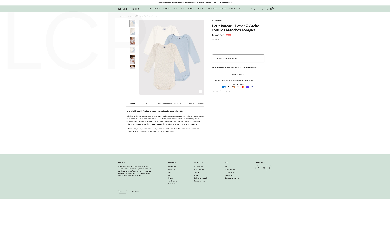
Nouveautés (172, 166)
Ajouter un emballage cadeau (227, 58)
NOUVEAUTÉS (155, 9)
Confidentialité (230, 172)
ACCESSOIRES (211, 9)
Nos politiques (230, 169)
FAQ (226, 166)
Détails (146, 104)
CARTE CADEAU (234, 9)
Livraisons (228, 175)
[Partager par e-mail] (229, 91)
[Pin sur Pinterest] (222, 91)
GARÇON (191, 9)
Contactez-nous (199, 181)
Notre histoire (198, 166)
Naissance (171, 169)
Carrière (196, 172)
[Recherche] (262, 9)
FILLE (182, 9)
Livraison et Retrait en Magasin (169, 104)
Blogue (196, 175)
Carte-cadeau (172, 184)
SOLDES (223, 9)
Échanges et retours (198, 104)
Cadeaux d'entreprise (201, 178)
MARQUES (166, 9)
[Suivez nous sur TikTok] (269, 168)
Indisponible (238, 74)
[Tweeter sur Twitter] (226, 91)
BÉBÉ (175, 9)
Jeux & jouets (172, 181)
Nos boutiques (199, 169)
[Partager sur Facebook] (220, 91)
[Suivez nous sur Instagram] (264, 168)
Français (254, 9)
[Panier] (271, 9)
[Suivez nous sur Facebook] (258, 168)
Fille (169, 175)
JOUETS (200, 9)
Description (130, 104)
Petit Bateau (217, 20)
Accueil (120, 16)
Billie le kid (142, 166)
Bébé (169, 172)
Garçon (170, 178)
